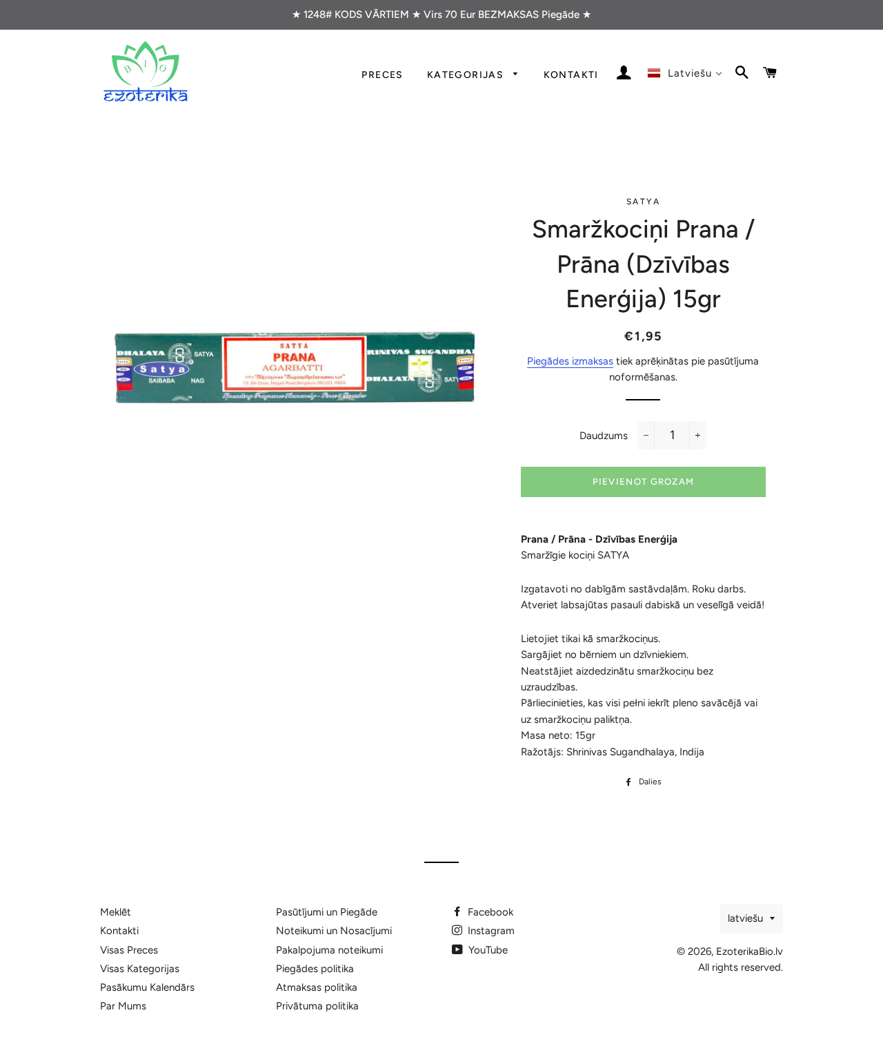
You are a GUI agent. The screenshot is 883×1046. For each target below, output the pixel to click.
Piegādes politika (315, 968)
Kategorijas (467, 74)
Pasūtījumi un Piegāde (326, 912)
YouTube (487, 950)
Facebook (489, 912)
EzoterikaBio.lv (749, 951)
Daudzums (603, 435)
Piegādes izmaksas (570, 361)
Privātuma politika (317, 1006)
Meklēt (115, 912)
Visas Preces (129, 950)
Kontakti (571, 74)
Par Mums (123, 1006)
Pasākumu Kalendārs (147, 987)
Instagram (490, 930)
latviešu (745, 918)
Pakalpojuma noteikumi (329, 950)
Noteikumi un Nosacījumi (334, 930)
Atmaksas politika (316, 987)
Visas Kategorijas (139, 968)
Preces (382, 74)
